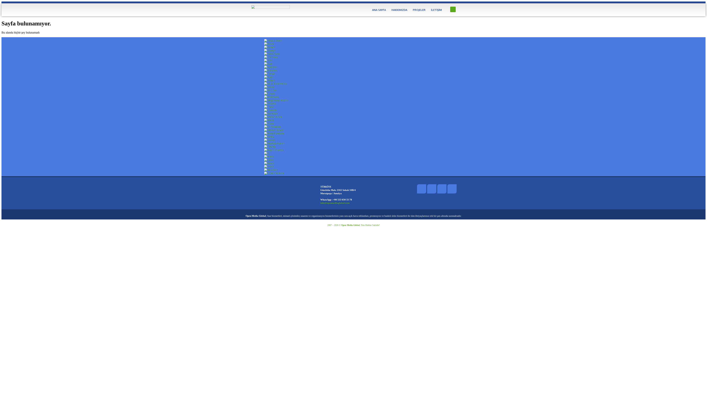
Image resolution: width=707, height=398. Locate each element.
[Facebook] (421, 188)
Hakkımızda (399, 9)
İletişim (436, 9)
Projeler (419, 9)
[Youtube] (452, 188)
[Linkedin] (431, 188)
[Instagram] (441, 188)
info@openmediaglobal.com (335, 203)
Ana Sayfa (379, 9)
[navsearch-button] (453, 9)
